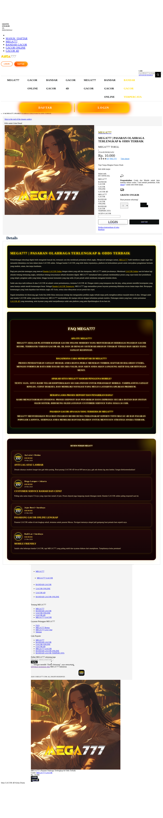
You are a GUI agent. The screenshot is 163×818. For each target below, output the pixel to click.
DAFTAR (45, 107)
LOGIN (103, 107)
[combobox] (150, 73)
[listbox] (109, 196)
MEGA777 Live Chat (44, 630)
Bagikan (101, 229)
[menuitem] (13, 80)
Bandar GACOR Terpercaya (63, 286)
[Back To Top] (32, 781)
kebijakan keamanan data (40, 667)
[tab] (12, 238)
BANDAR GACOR (16, 44)
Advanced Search (146, 75)
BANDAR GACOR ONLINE (47, 597)
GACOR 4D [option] (103, 192)
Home (5, 113)
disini (122, 185)
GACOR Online (132, 271)
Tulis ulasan (125, 159)
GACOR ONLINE (15, 47)
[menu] (74, 88)
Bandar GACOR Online (52, 271)
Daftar (21, 64)
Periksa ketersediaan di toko (108, 227)
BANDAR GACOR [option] (102, 183)
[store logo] (9, 58)
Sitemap (39, 632)
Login (7, 64)
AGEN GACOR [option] (104, 213)
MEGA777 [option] (102, 179)
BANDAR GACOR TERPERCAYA (50, 653)
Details (12, 238)
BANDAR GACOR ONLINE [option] (102, 201)
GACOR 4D (12, 50)
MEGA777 (11, 41)
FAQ (37, 625)
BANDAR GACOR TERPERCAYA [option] (104, 208)
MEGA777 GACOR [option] (102, 195)
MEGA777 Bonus (43, 628)
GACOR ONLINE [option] (101, 188)
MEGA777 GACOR (45, 578)
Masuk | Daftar (16, 38)
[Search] (158, 74)
